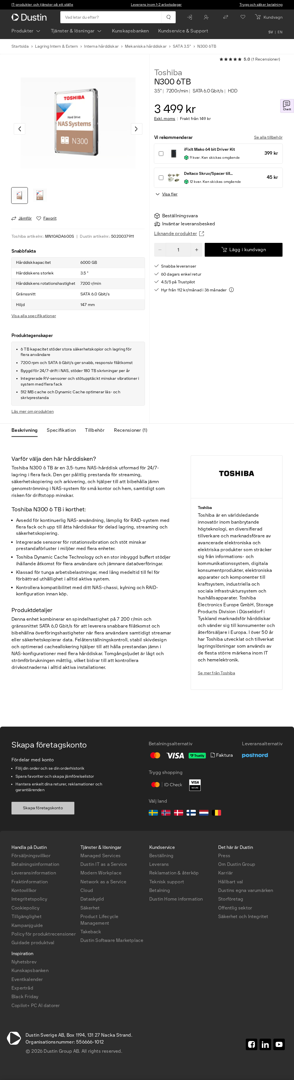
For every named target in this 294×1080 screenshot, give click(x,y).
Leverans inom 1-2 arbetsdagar (156, 5)
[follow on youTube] (279, 1044)
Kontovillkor (23, 890)
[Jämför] (225, 17)
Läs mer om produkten (32, 411)
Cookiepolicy (25, 908)
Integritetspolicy (29, 899)
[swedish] (153, 813)
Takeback (90, 931)
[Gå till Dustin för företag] (30, 17)
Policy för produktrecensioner (43, 934)
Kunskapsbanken (130, 31)
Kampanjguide (27, 925)
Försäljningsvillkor (31, 855)
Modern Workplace (100, 873)
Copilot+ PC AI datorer (35, 1005)
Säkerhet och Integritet (243, 916)
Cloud (86, 890)
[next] (136, 129)
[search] (168, 17)
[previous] (19, 129)
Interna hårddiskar (101, 46)
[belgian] (216, 813)
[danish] (178, 813)
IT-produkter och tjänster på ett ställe (42, 5)
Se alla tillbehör (268, 137)
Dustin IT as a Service (103, 864)
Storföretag (230, 899)
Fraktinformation (29, 881)
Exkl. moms (164, 119)
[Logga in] (191, 17)
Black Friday (24, 996)
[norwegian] (166, 813)
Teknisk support (166, 881)
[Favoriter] (243, 17)
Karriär (225, 873)
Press (224, 855)
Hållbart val (230, 881)
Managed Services (100, 855)
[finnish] (191, 813)
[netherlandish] (203, 813)
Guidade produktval (33, 942)
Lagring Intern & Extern (56, 46)
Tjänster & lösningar (73, 31)
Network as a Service (103, 881)
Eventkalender (27, 979)
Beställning (161, 855)
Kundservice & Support (183, 31)
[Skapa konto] (207, 17)
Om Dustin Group (236, 864)
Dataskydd (92, 899)
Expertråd (22, 988)
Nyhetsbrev (23, 962)
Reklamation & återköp (174, 873)
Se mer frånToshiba (216, 673)
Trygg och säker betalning (261, 5)
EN (280, 32)
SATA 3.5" (182, 46)
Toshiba (168, 72)
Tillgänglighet (26, 916)
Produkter (22, 31)
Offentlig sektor (235, 908)
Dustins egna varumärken (245, 890)
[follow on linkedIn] (265, 1044)
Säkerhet (90, 908)
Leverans (159, 864)
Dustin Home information (176, 899)
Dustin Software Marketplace (111, 940)
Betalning (159, 890)
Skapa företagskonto (43, 808)
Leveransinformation (33, 873)
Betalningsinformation (35, 864)
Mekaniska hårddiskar (146, 46)
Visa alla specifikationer (33, 315)
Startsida (20, 46)
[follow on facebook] (251, 1044)
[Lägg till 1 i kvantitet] (196, 250)
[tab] (26, 430)
